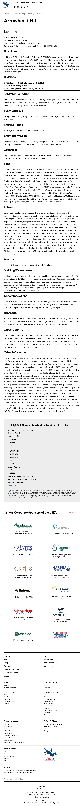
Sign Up (7, 767)
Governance (7, 690)
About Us (6, 685)
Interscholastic (48, 706)
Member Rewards (9, 738)
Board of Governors (10, 687)
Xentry (12, 442)
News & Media (10, 749)
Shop (6, 663)
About (6, 682)
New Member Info (9, 740)
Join (5, 659)
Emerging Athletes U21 (11, 735)
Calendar (47, 685)
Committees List (9, 701)
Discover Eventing (12, 673)
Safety (46, 731)
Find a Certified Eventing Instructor (20, 476)
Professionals (8, 726)
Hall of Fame (8, 699)
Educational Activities (50, 726)
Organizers (47, 715)
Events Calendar (51, 682)
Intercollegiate (48, 703)
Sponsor (6, 703)
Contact (7, 666)
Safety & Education (52, 721)
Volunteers (47, 712)
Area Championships (50, 710)
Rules (45, 690)
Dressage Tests (13, 436)
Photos (6, 754)
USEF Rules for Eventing (16, 482)
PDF (11, 460)
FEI (11, 448)
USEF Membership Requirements (14, 742)
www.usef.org (9, 254)
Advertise (7, 760)
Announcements (51, 663)
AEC (45, 694)
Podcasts (7, 758)
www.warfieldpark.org (17, 60)
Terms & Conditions (37, 789)
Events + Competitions (22, 14)
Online (12, 463)
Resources (48, 659)
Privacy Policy (49, 789)
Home (6, 14)
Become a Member (11, 721)
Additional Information (16, 486)
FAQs (46, 656)
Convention (7, 724)
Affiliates (6, 697)
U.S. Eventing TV (9, 756)
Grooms (6, 729)
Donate (7, 656)
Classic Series (48, 701)
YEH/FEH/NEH (15, 451)
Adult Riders (7, 731)
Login (6, 676)
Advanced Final (48, 697)
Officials (46, 729)
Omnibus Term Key (14, 433)
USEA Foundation (11, 669)
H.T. (11, 445)
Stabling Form (15, 454)
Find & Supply (44, 800)
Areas (5, 694)
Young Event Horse (49, 699)
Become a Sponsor (72, 512)
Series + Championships (51, 692)
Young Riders (8, 733)
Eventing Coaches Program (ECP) (54, 724)
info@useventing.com (42, 797)
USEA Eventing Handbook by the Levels (22, 479)
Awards (46, 708)
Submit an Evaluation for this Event (20, 430)
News (5, 751)
